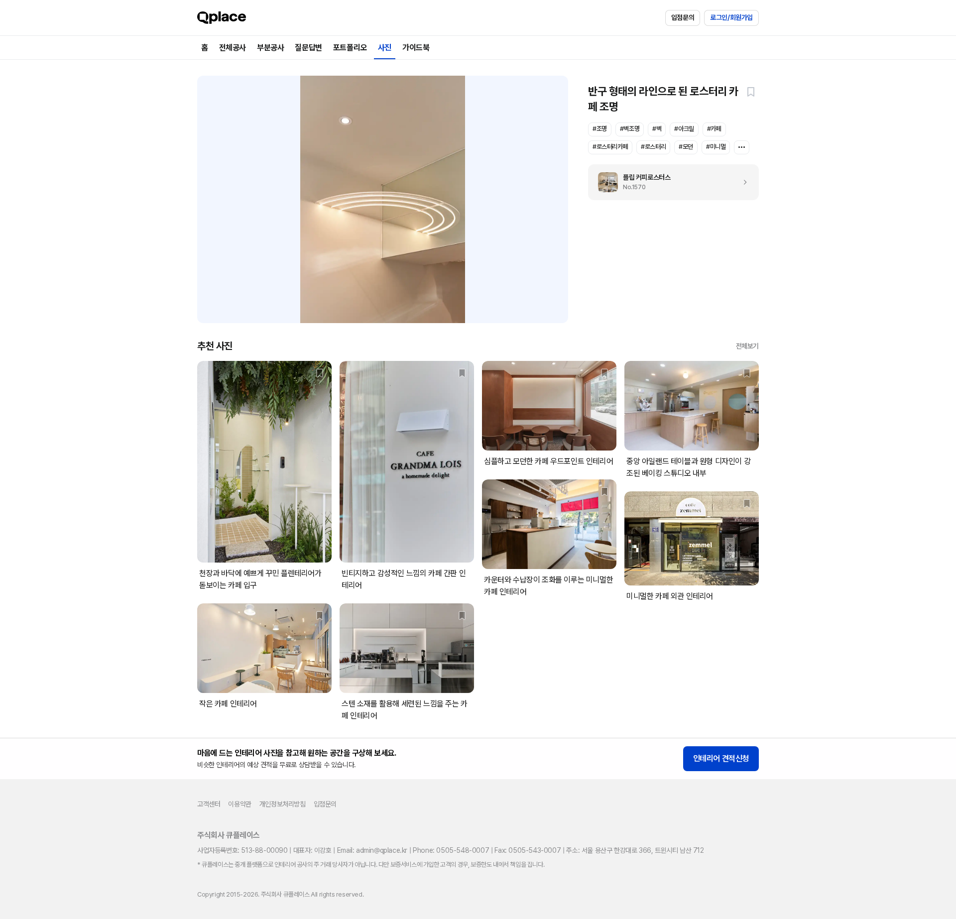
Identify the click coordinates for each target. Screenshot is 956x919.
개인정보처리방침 (282, 804)
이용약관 (239, 804)
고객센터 (208, 804)
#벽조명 (629, 128)
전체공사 (232, 47)
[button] (751, 92)
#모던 (686, 146)
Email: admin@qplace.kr (372, 850)
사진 (384, 47)
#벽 (656, 128)
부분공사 (270, 47)
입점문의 (682, 17)
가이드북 (415, 47)
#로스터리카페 (610, 146)
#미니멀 (715, 146)
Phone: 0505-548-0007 (451, 850)
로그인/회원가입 (731, 17)
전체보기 (747, 346)
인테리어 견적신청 (721, 758)
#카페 (714, 128)
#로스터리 (653, 146)
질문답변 (308, 47)
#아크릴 (684, 128)
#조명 (600, 128)
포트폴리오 (350, 47)
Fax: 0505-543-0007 (527, 850)
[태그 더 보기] (741, 147)
